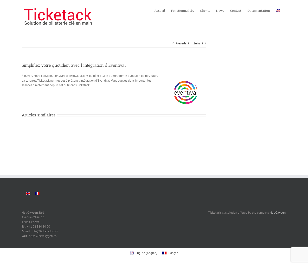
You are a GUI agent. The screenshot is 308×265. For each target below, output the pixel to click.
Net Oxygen (278, 213)
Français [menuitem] (173, 253)
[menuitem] (278, 10)
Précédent (182, 43)
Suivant (198, 43)
